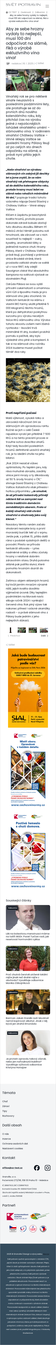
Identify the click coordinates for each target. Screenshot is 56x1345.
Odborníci (40, 12)
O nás (5, 1134)
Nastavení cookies (12, 1148)
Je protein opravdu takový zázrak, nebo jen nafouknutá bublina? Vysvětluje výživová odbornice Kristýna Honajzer (26, 1063)
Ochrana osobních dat (15, 1143)
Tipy (4, 1111)
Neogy (46, 1254)
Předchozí (15, 635)
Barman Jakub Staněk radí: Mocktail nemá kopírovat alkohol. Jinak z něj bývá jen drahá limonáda (27, 1020)
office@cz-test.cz (12, 1167)
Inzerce (6, 1138)
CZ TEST (13, 12)
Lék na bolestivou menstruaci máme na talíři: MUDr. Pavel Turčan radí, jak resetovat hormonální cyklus (28, 936)
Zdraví (5, 1106)
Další (43, 635)
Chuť (5, 1101)
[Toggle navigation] (47, 6)
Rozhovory (8, 1116)
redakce (16, 63)
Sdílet (41, 63)
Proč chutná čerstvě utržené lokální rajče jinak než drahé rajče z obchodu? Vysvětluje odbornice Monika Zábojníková (27, 979)
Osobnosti (26, 12)
